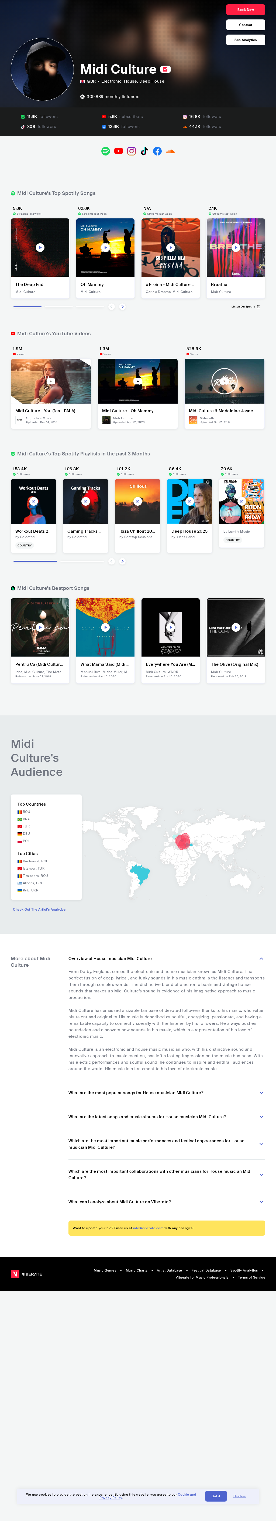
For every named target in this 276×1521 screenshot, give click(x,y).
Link (33, 501)
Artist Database (169, 1270)
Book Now (245, 10)
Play (40, 247)
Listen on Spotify (243, 306)
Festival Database (206, 1270)
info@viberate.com (148, 1228)
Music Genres (105, 1270)
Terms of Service (251, 1277)
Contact (245, 25)
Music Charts (136, 1270)
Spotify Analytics (244, 1270)
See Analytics (245, 40)
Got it (216, 1496)
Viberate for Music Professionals (202, 1277)
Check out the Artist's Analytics (39, 909)
